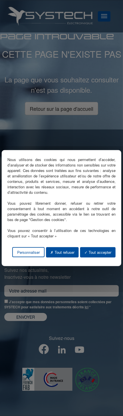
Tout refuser (63, 252)
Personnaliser (28, 252)
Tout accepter (99, 252)
